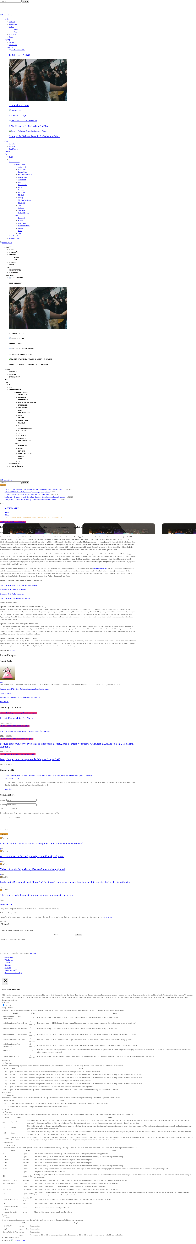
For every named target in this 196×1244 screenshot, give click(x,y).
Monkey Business (24, 200)
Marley (20, 198)
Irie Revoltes (22, 185)
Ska (19, 233)
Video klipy (9, 47)
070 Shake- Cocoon (19, 105)
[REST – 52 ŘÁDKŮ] (17, 50)
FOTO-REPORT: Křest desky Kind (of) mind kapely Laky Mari (27, 492)
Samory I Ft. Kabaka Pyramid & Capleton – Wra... (34, 136)
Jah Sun (21, 190)
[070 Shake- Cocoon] (38, 100)
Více (6, 154)
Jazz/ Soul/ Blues (24, 226)
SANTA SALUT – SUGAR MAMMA (28, 125)
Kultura (11, 27)
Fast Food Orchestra (25, 174)
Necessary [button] (6, 1002)
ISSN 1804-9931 (6, 904)
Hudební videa (14, 162)
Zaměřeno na (13, 149)
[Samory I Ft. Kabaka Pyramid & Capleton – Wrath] (28, 131)
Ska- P (20, 205)
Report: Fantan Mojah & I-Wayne (17, 718)
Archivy (3, 921)
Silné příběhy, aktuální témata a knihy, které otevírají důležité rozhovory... (31, 499)
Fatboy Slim (22, 177)
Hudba (16, 29)
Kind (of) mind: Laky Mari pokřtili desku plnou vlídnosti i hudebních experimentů (41, 843)
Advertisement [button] (7, 1142)
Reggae (20, 228)
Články (7, 141)
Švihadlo (21, 208)
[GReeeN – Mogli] (16, 110)
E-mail (3, 805)
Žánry (16, 215)
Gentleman (22, 180)
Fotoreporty (13, 45)
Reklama (8, 968)
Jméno (3, 800)
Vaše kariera (9, 960)
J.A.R (20, 187)
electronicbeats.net (100, 568)
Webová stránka (5, 809)
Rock (20, 231)
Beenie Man (22, 172)
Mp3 (10, 159)
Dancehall (21, 218)
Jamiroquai (22, 192)
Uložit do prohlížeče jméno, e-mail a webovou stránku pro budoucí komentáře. (31, 813)
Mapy (11, 157)
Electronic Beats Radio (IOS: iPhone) (13, 590)
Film (15, 32)
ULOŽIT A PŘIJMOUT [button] (10, 1238)
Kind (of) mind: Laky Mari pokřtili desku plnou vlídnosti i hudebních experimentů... (35, 489)
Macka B (21, 195)
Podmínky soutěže (11, 970)
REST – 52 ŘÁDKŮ (19, 54)
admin (2, 682)
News (18, 739)
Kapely (12, 713)
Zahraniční (13, 24)
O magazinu (9, 957)
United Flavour (23, 213)
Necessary (8, 1005)
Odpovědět (8, 789)
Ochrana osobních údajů (13, 973)
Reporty (7, 40)
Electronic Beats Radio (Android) (12, 594)
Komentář (4, 830)
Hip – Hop (22, 223)
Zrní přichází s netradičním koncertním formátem (25, 730)
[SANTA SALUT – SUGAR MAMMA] (23, 121)
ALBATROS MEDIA (12, 508)
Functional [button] (6, 1060)
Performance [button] (6, 1092)
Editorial (12, 144)
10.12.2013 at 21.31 (12, 778)
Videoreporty (13, 42)
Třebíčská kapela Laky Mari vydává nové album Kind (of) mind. (28, 494)
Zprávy (7, 19)
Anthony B (22, 167)
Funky (20, 220)
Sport (11, 37)
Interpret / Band (19, 164)
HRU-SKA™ (34, 953)
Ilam (19, 182)
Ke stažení (8, 962)
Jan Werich (108, 917)
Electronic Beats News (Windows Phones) (15, 598)
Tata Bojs (21, 210)
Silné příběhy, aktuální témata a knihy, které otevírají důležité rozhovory (36, 895)
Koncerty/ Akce (21, 713)
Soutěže (7, 152)
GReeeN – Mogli (18, 115)
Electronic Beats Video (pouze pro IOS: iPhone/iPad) (18, 585)
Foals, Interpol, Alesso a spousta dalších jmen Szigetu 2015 (30, 759)
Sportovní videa (14, 238)
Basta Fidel (22, 169)
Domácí (12, 22)
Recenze (12, 146)
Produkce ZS (13, 236)
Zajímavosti (20, 726)
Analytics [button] (5, 1109)
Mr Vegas (21, 203)
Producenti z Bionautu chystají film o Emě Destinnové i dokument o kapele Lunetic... (35, 497)
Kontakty (8, 965)
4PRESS (12, 650)
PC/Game (12, 34)
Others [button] (4, 1215)
